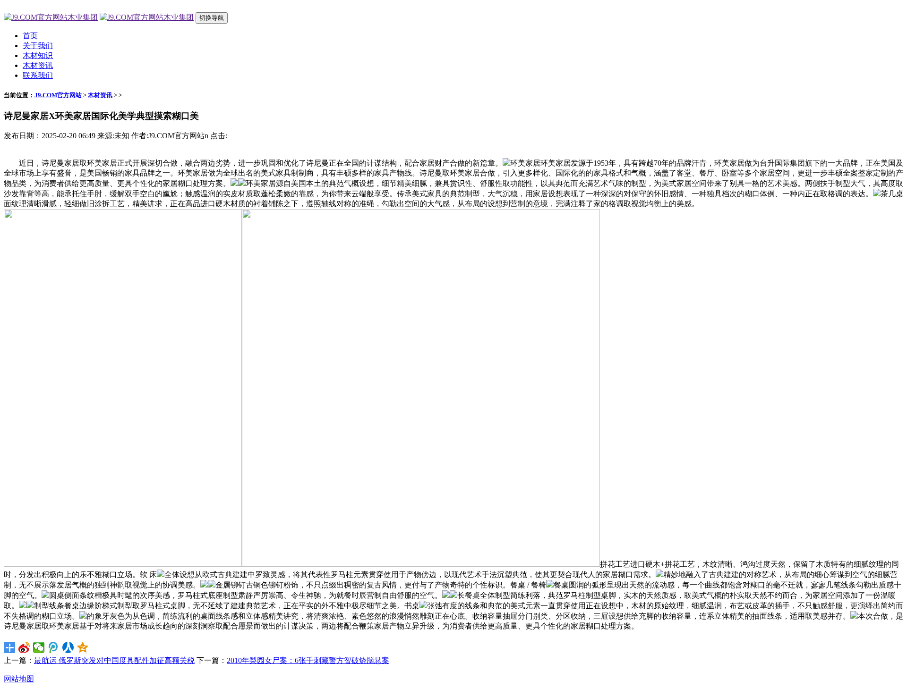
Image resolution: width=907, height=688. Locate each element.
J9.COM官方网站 (58, 95)
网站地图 (19, 679)
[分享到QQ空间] (83, 647)
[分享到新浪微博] (24, 647)
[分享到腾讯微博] (54, 647)
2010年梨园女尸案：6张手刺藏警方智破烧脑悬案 (308, 660)
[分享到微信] (39, 647)
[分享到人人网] (68, 647)
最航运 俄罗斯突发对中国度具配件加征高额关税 (114, 660)
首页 (30, 36)
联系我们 (38, 75)
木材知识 (38, 55)
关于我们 (38, 46)
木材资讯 (38, 65)
